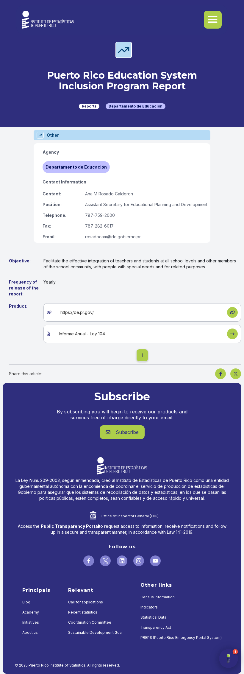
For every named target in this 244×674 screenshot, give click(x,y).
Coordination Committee (89, 622)
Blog (26, 602)
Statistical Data (153, 617)
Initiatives (30, 622)
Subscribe (122, 432)
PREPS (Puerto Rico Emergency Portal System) (181, 637)
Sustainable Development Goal (95, 632)
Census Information (157, 597)
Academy (30, 612)
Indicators (149, 607)
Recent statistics (82, 612)
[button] (213, 20)
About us (30, 632)
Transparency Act (155, 627)
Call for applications (85, 602)
